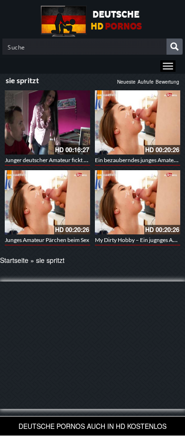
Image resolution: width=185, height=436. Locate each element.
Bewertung (167, 81)
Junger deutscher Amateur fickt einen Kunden (61, 160)
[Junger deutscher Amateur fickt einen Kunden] (47, 122)
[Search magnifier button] (174, 47)
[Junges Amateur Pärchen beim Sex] (47, 202)
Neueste (126, 81)
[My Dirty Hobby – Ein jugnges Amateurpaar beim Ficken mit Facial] (137, 202)
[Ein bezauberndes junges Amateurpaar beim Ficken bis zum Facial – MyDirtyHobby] (137, 122)
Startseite (14, 260)
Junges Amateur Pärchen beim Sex (47, 239)
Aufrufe (146, 81)
